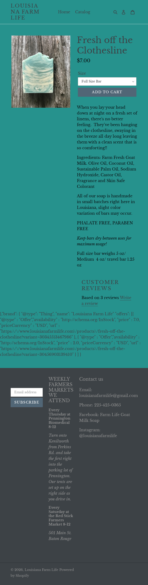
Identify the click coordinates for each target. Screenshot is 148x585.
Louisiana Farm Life (25, 12)
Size (82, 73)
